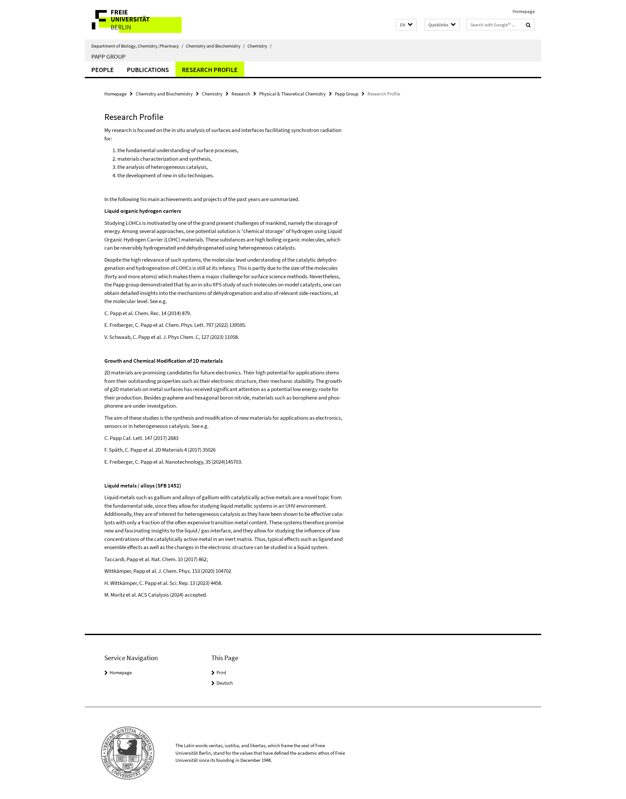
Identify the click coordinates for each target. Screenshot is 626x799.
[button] (406, 25)
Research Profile (210, 69)
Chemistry (259, 46)
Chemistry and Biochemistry (215, 46)
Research (240, 94)
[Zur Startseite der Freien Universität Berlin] (139, 20)
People (102, 69)
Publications (148, 69)
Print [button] (221, 672)
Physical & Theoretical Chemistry (292, 94)
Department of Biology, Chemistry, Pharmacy (137, 46)
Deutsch (224, 683)
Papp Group (108, 56)
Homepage (524, 11)
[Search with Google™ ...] (528, 25)
